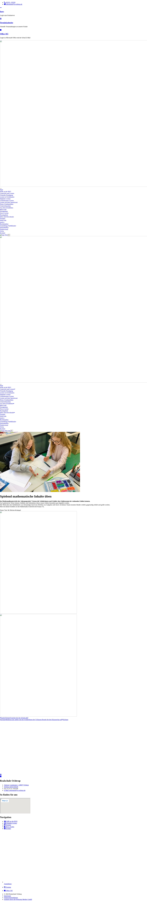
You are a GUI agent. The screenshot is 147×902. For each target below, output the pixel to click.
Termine (2, 218)
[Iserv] (1, 8)
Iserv (2, 12)
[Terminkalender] (0, 19)
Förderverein (4, 229)
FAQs (2, 231)
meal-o (2, 222)
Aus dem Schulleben (6, 208)
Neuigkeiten (4, 211)
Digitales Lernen (5, 199)
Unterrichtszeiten (5, 206)
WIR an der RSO (5, 191)
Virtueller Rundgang (6, 195)
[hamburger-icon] (1, 188)
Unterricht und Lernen (7, 193)
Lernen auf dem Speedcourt (9, 202)
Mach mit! (3, 209)
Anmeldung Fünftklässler (8, 226)
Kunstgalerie (4, 215)
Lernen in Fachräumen (7, 197)
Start (1, 190)
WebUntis (3, 220)
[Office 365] (0, 30)
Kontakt (2, 233)
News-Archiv (4, 213)
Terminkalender (6, 23)
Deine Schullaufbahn (6, 204)
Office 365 (4, 34)
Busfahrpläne (4, 224)
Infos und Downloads (7, 217)
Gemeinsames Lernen (7, 200)
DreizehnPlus (4, 227)
